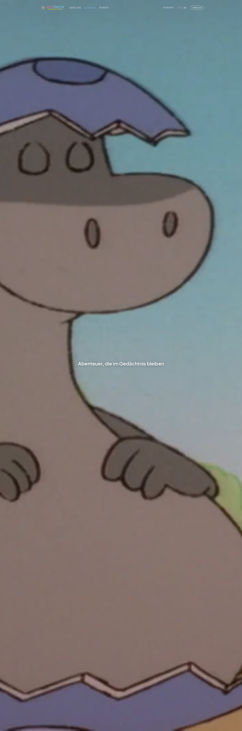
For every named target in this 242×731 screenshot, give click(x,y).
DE (185, 8)
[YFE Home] (52, 7)
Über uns (75, 8)
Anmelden (197, 8)
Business (90, 7)
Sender (104, 8)
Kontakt (168, 8)
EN (179, 8)
